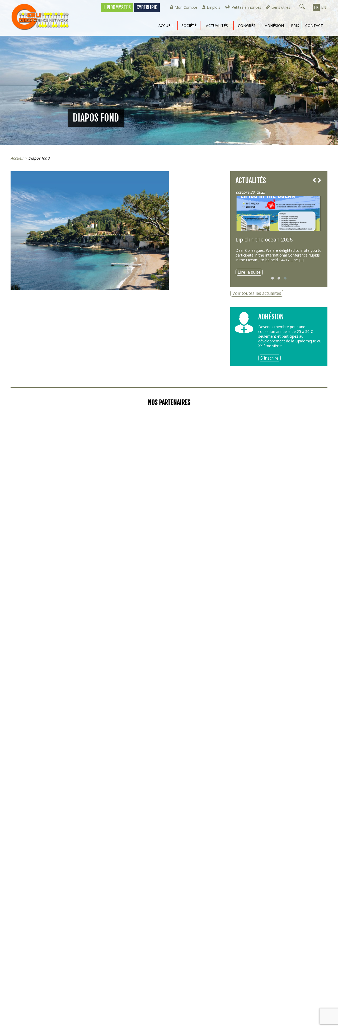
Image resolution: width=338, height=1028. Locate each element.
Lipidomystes (117, 7)
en (323, 7)
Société (188, 25)
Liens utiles (280, 7)
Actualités (217, 25)
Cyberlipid (147, 7)
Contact (314, 25)
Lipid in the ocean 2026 (264, 239)
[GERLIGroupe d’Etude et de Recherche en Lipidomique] (42, 17)
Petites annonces (246, 7)
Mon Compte (186, 7)
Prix (295, 25)
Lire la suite (249, 272)
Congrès (246, 25)
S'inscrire (269, 358)
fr (316, 7)
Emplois (213, 7)
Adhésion (274, 25)
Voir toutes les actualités (256, 293)
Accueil (165, 25)
